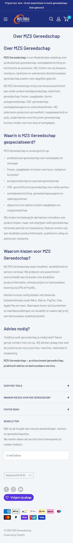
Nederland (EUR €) (15, 475)
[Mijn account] (58, 19)
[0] (66, 19)
